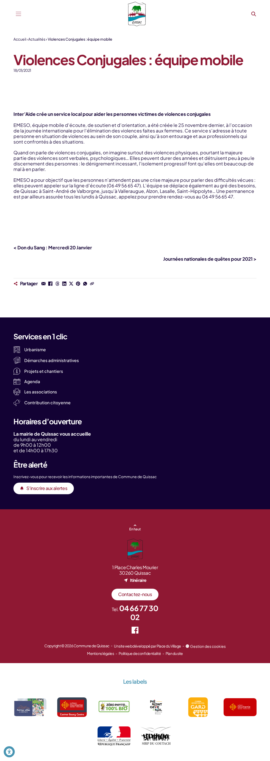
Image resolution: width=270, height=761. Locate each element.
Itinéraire (138, 580)
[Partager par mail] (43, 283)
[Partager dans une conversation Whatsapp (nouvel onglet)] (84, 283)
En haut (135, 529)
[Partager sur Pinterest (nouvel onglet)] (78, 283)
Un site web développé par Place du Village (147, 646)
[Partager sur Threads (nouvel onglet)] (57, 283)
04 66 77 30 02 (138, 612)
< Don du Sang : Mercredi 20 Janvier (52, 247)
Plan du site (174, 653)
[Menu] (18, 14)
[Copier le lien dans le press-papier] (92, 283)
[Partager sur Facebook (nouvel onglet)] (50, 283)
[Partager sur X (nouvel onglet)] (71, 283)
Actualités (36, 39)
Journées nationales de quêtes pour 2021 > (210, 259)
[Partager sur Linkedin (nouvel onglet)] (64, 283)
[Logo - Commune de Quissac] (137, 14)
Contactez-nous (135, 594)
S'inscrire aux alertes (46, 488)
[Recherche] (254, 14)
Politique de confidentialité (140, 653)
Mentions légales (100, 653)
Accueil (19, 39)
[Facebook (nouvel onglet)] (135, 630)
